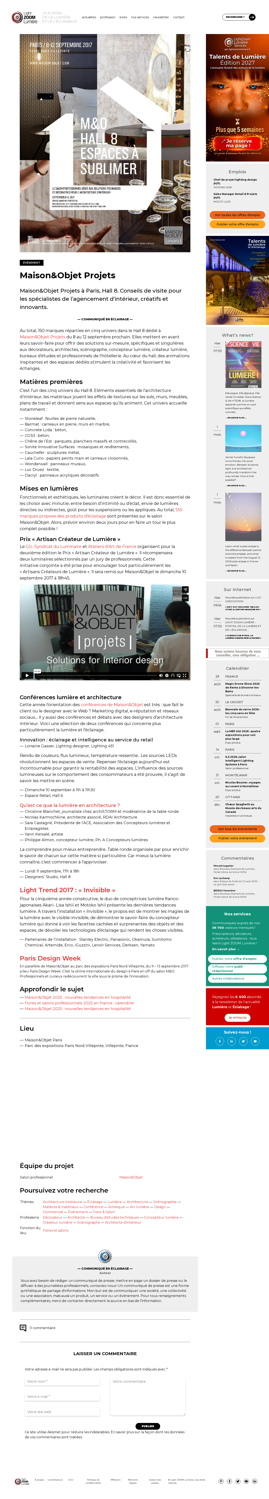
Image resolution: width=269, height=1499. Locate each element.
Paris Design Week (50, 958)
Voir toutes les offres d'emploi (237, 215)
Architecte (76, 1217)
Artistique (116, 1207)
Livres (123, 17)
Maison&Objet (131, 1177)
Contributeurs (55, 1479)
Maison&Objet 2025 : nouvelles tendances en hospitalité (78, 997)
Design (160, 1207)
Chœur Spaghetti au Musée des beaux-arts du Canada (243, 808)
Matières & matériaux (60, 1207)
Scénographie (165, 1202)
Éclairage (95, 1202)
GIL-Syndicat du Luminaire (54, 546)
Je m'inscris (238, 1017)
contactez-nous (103, 1286)
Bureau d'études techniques (114, 1217)
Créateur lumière (57, 1222)
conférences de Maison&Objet (112, 704)
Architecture (137, 1202)
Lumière (115, 1202)
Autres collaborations (228, 978)
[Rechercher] (252, 17)
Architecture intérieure (62, 1202)
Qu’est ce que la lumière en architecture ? (70, 805)
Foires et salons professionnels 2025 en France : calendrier (79, 1003)
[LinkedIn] (231, 1041)
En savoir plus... (236, 418)
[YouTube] (255, 1041)
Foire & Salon (104, 1212)
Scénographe (88, 1222)
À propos (39, 1479)
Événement (78, 1212)
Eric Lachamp (222, 878)
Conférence (93, 1207)
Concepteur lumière (161, 1217)
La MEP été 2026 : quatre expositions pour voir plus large (242, 735)
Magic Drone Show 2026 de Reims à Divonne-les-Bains (242, 687)
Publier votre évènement (237, 838)
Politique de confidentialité (93, 1481)
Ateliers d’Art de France (112, 546)
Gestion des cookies (155, 1481)
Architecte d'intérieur (123, 1222)
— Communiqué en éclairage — (105, 319)
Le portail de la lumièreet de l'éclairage (59, 17)
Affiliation (116, 1479)
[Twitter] (243, 1041)
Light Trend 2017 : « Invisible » (67, 890)
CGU (71, 1479)
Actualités (89, 17)
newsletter (161, 17)
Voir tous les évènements (237, 829)
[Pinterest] (221, 1481)
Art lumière (139, 1207)
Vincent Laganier (223, 865)
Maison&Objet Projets (42, 336)
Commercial (53, 1212)
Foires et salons (55, 1230)
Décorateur (52, 1217)
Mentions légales (133, 1481)
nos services (140, 17)
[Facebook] (220, 1041)
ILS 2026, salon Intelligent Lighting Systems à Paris (239, 760)
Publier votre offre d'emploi (237, 224)
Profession (107, 17)
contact (179, 17)
